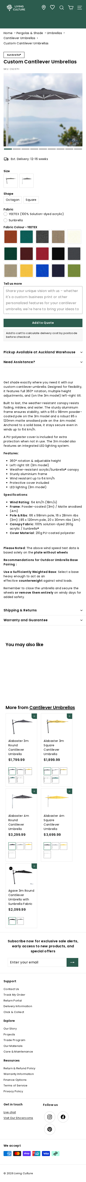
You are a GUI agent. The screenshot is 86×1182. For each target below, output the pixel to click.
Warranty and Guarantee (26, 620)
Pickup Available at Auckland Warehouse (39, 352)
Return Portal (13, 1001)
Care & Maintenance (18, 1052)
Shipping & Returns (20, 610)
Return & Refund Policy (19, 1068)
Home (8, 33)
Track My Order (14, 995)
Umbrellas (54, 33)
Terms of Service (16, 1085)
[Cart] (71, 7)
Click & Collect (14, 1012)
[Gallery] (43, 111)
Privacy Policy (13, 1091)
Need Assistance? (19, 362)
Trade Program (14, 1040)
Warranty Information (19, 1074)
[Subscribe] (72, 962)
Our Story (10, 1029)
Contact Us (11, 989)
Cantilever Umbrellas (19, 38)
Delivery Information (18, 1006)
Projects (9, 1034)
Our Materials (13, 1046)
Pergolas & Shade (29, 33)
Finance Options (15, 1080)
